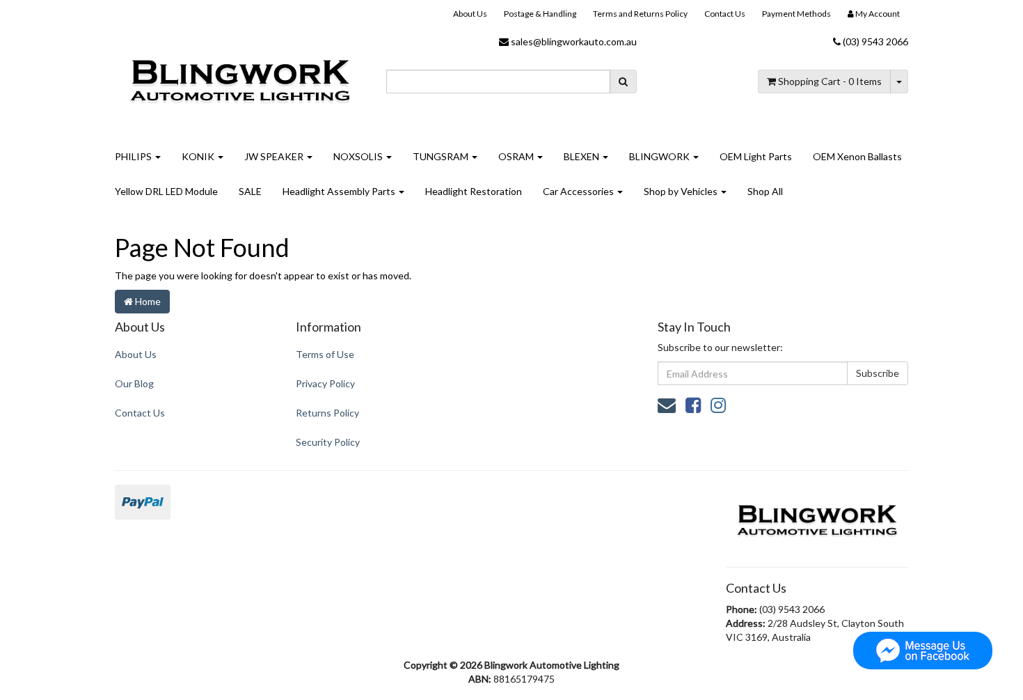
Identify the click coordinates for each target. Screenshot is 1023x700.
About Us (470, 13)
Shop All (765, 191)
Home (147, 301)
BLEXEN (582, 156)
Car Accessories (579, 191)
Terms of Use (325, 354)
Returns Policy (327, 413)
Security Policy (328, 442)
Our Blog (134, 383)
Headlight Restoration (473, 191)
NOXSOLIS (359, 156)
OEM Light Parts (756, 156)
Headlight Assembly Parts (340, 191)
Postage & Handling (540, 13)
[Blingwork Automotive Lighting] (240, 79)
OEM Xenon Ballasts (857, 156)
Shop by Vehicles (682, 191)
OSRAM (517, 156)
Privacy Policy (325, 383)
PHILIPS (134, 156)
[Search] (623, 81)
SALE (250, 191)
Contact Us (724, 13)
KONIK (199, 156)
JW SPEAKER (275, 156)
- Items (830, 81)
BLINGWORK (660, 156)
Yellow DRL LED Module (166, 191)
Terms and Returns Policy (640, 13)
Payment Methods (796, 13)
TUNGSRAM (441, 156)
